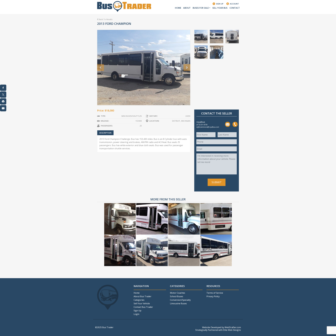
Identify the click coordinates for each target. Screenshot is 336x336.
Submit (217, 182)
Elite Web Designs (232, 330)
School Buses (176, 296)
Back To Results (105, 19)
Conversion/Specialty (180, 299)
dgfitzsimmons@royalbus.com (227, 124)
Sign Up (219, 3)
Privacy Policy (213, 296)
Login (136, 314)
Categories (139, 299)
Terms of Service (214, 292)
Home (178, 7)
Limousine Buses (178, 303)
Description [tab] (105, 133)
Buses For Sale (201, 7)
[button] (100, 67)
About (187, 7)
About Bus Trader (142, 296)
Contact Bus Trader (143, 307)
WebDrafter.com (233, 327)
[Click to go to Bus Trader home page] (124, 6)
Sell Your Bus (219, 7)
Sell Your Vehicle (142, 303)
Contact (235, 7)
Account (234, 3)
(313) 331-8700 (235, 124)
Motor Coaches (177, 292)
